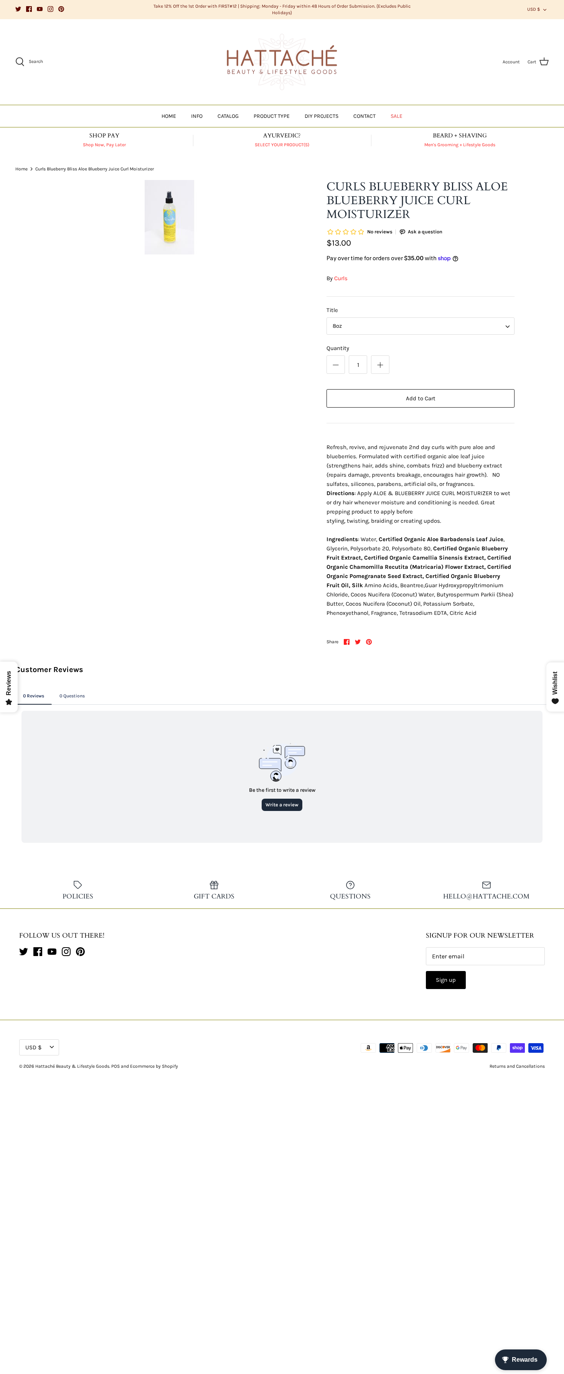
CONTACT (364, 116)
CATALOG (228, 116)
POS (115, 1066)
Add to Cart (420, 398)
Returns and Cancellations (517, 1066)
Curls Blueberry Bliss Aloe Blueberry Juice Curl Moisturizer (94, 169)
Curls (341, 278)
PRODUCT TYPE (272, 116)
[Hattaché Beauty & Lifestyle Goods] (282, 62)
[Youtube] (40, 9)
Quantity (338, 348)
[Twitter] (18, 9)
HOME (169, 116)
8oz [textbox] (337, 325)
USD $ (533, 9)
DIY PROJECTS (321, 116)
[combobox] (421, 326)
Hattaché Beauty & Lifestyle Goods (72, 1066)
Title (332, 310)
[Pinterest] (61, 9)
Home (21, 169)
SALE (396, 116)
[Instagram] (50, 9)
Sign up (446, 979)
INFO (197, 116)
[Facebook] (29, 9)
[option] (169, 217)
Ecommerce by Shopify (154, 1066)
